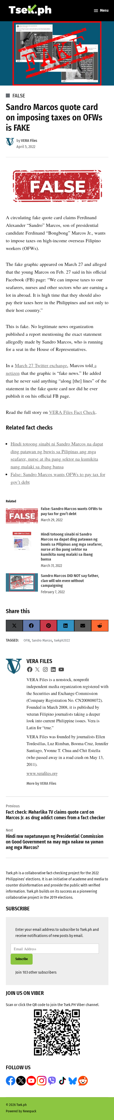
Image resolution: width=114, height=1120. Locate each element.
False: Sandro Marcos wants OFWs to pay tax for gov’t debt (71, 511)
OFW (27, 640)
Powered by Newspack (21, 1111)
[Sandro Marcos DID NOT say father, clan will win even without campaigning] (22, 583)
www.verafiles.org (42, 773)
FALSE (18, 95)
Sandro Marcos (42, 640)
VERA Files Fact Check (72, 412)
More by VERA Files (41, 783)
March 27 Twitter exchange (41, 365)
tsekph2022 (62, 640)
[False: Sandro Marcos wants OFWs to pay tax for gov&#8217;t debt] (22, 516)
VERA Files (29, 140)
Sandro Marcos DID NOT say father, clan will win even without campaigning (70, 580)
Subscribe (21, 959)
